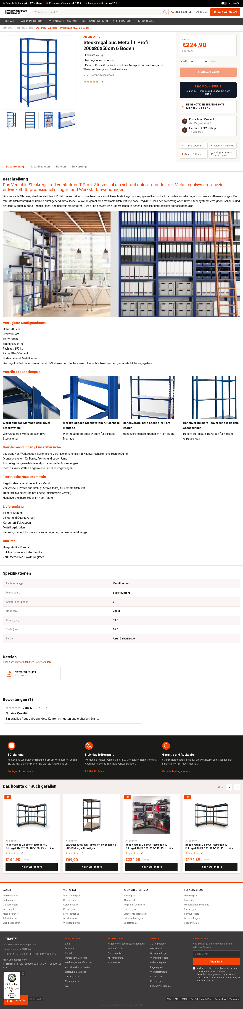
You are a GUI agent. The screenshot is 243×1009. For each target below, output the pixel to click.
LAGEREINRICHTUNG (32, 21)
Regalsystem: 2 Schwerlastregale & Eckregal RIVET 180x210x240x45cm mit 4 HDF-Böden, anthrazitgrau (149, 846)
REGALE (10, 21)
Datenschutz (114, 953)
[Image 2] (29, 120)
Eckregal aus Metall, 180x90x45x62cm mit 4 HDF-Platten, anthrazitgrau (90, 846)
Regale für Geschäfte (134, 904)
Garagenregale (10, 904)
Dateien (61, 167)
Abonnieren (216, 962)
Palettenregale (158, 962)
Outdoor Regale (192, 918)
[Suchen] (165, 12)
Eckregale (189, 900)
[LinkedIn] (22, 973)
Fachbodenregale (24, 28)
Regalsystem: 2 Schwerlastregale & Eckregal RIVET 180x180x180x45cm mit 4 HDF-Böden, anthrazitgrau (30, 846)
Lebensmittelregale (133, 918)
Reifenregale (9, 900)
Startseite (7, 28)
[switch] (11, 995)
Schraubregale (191, 913)
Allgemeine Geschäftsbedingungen (126, 944)
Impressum (114, 962)
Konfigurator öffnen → (21, 771)
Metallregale (190, 895)
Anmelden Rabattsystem (78, 967)
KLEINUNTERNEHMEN (95, 21)
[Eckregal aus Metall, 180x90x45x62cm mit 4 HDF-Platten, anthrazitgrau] (91, 815)
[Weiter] (73, 120)
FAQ (67, 986)
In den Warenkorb (31, 867)
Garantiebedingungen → (176, 771)
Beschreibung (15, 167)
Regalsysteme (191, 923)
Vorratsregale (131, 923)
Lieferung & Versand (75, 972)
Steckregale (190, 909)
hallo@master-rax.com (15, 960)
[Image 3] (48, 120)
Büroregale (129, 895)
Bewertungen (80, 167)
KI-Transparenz (115, 958)
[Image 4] (66, 120)
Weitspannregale (159, 958)
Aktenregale (130, 900)
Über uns (69, 948)
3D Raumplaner (158, 944)
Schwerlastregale (159, 953)
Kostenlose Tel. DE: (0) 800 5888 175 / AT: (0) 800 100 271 (32, 965)
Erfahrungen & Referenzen (78, 962)
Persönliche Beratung (76, 958)
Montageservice (73, 981)
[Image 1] (11, 120)
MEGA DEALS (146, 21)
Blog (67, 944)
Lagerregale (156, 967)
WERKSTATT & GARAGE (63, 21)
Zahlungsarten (72, 976)
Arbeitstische (10, 918)
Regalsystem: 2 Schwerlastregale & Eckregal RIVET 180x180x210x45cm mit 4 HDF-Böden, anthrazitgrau (209, 846)
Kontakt (69, 953)
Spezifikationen (40, 167)
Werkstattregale (11, 895)
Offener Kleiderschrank (135, 913)
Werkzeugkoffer (11, 923)
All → (220, 787)
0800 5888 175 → (95, 771)
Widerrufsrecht (115, 948)
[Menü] (18, 974)
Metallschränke (11, 913)
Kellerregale (9, 909)
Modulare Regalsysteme (196, 904)
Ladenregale (130, 909)
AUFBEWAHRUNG (123, 21)
